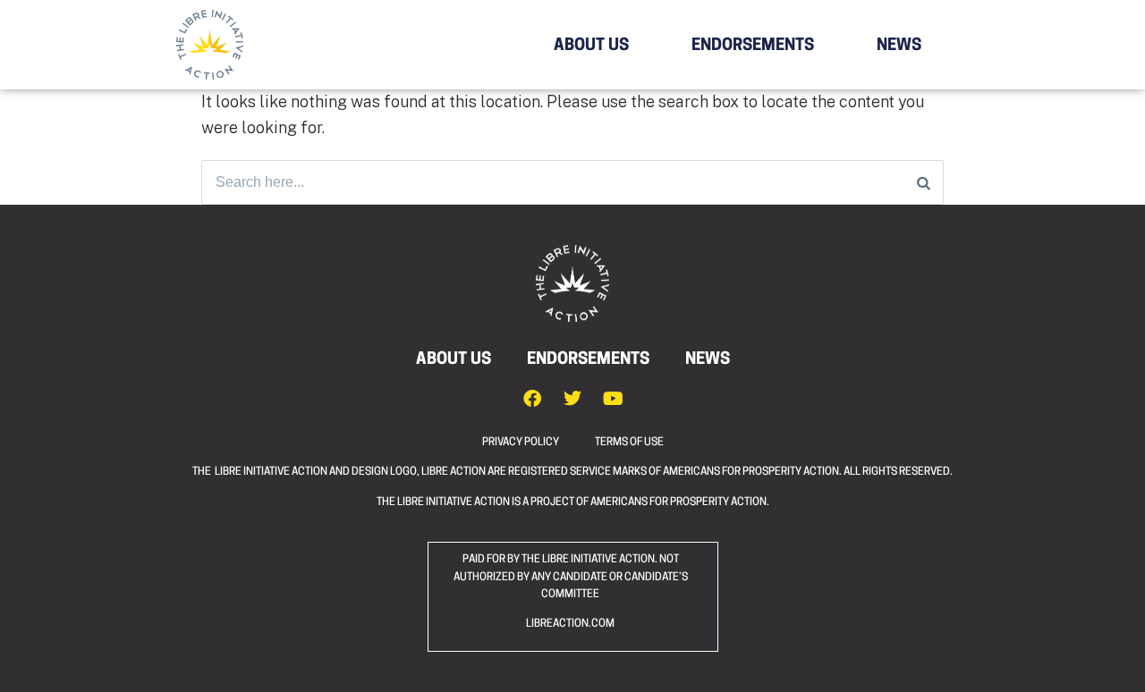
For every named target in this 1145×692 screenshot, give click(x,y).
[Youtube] (613, 399)
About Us (591, 46)
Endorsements (752, 46)
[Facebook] (532, 399)
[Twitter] (572, 399)
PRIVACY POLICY (538, 442)
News (899, 46)
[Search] (923, 182)
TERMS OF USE (629, 442)
